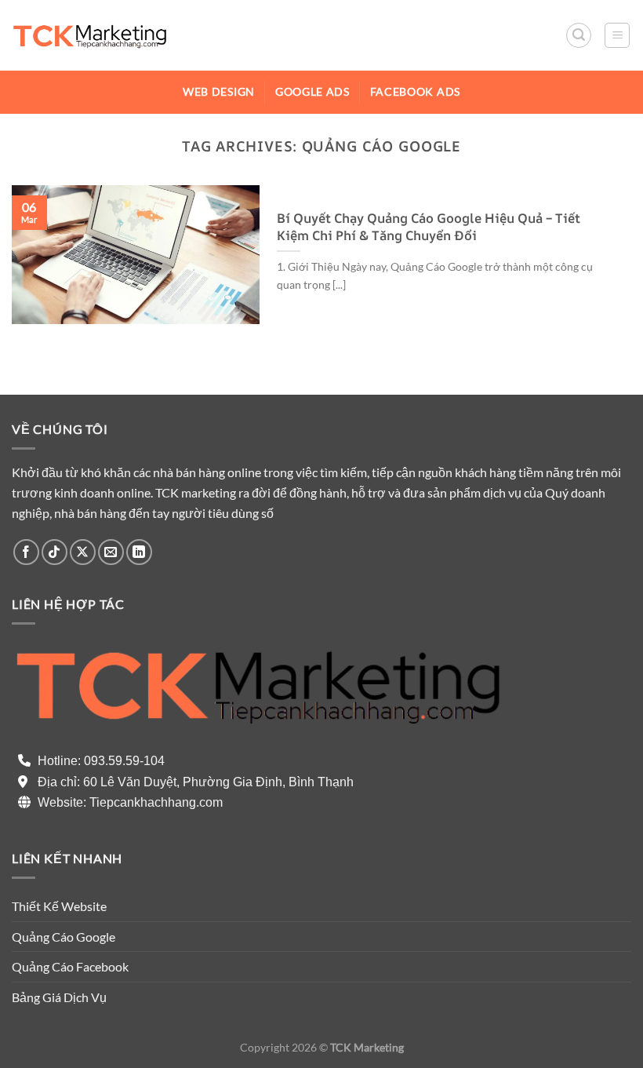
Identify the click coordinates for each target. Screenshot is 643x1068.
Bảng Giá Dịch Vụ (59, 997)
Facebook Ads (415, 92)
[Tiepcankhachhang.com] (90, 34)
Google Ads (312, 92)
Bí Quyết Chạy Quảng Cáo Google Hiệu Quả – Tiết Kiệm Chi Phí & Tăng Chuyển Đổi (428, 226)
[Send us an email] (111, 552)
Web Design (219, 92)
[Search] (578, 35)
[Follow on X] (83, 552)
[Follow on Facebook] (26, 552)
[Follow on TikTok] (54, 552)
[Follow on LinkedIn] (139, 552)
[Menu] (617, 35)
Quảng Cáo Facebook (70, 966)
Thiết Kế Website (59, 906)
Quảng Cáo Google (63, 936)
